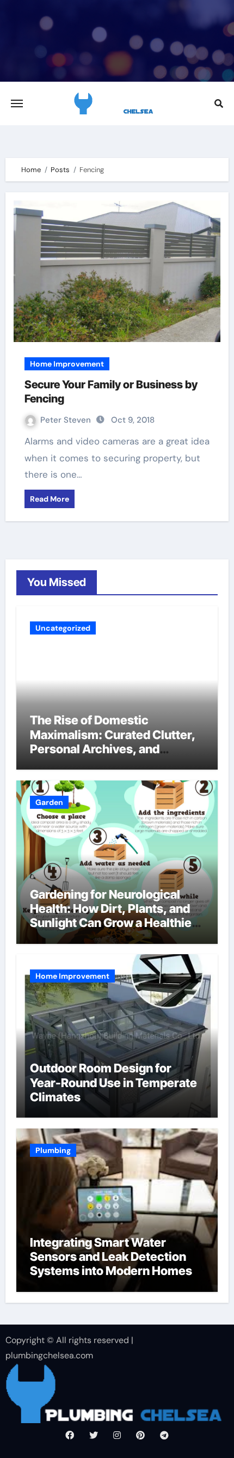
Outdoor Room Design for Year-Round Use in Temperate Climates (113, 1082)
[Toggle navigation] (17, 103)
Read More (49, 499)
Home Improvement (67, 364)
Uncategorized (62, 628)
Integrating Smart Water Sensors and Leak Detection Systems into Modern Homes (111, 1256)
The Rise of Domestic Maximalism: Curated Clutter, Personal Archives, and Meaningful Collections (112, 741)
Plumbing (53, 1150)
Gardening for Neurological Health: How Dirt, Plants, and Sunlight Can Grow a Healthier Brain (113, 915)
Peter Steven (66, 419)
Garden (49, 802)
